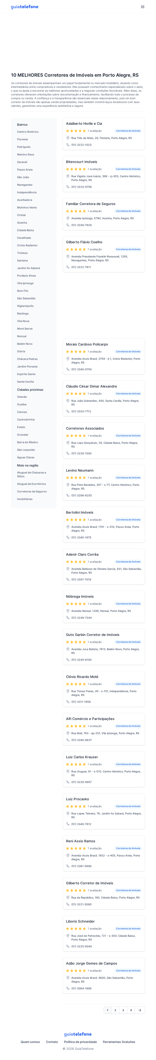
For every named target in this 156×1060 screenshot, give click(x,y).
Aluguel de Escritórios (31, 483)
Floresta (22, 139)
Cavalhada (24, 237)
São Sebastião (26, 298)
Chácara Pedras (27, 358)
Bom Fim (22, 290)
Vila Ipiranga (25, 283)
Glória (21, 351)
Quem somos (30, 1042)
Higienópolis (25, 305)
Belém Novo (25, 343)
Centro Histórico (28, 131)
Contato (52, 1042)
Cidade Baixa (25, 230)
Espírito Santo (26, 374)
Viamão (22, 396)
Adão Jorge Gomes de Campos (91, 963)
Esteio (21, 427)
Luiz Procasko (77, 799)
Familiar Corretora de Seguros (90, 204)
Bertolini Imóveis (79, 512)
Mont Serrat (25, 328)
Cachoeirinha (26, 419)
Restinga (23, 313)
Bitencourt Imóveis (81, 162)
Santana (22, 260)
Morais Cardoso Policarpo (87, 344)
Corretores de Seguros (32, 491)
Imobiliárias (25, 499)
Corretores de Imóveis (128, 130)
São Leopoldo (26, 449)
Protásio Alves (26, 275)
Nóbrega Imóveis (80, 596)
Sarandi (22, 162)
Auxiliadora (24, 199)
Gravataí (22, 434)
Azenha (22, 222)
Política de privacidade (80, 1042)
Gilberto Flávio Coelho (84, 242)
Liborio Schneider (80, 921)
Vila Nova (23, 321)
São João (23, 177)
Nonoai (21, 336)
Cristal (21, 215)
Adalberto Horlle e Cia (84, 124)
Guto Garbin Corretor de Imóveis (92, 635)
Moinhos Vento (27, 207)
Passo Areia (25, 169)
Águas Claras (25, 457)
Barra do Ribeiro (27, 442)
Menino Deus (25, 154)
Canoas (22, 411)
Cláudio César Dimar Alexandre (91, 386)
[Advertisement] (78, 43)
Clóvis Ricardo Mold (82, 677)
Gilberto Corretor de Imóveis (89, 883)
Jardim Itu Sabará (28, 268)
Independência (27, 192)
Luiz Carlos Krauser (82, 757)
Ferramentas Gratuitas (119, 1042)
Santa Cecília (25, 381)
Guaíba (21, 404)
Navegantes (25, 184)
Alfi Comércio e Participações (90, 719)
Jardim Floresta (27, 366)
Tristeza (22, 252)
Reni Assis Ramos (80, 841)
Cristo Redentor (27, 245)
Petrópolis (24, 146)
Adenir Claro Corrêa (82, 554)
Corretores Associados (85, 428)
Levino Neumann (80, 470)
